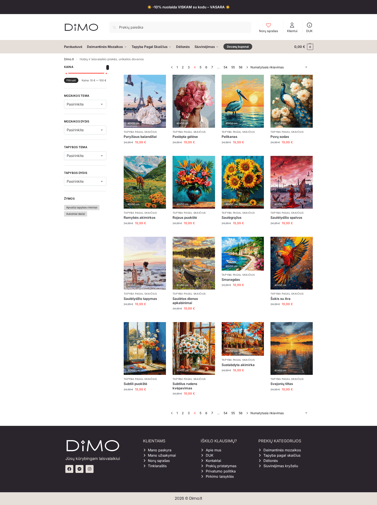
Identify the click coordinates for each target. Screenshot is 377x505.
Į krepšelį (145, 151)
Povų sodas (279, 137)
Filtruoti (71, 80)
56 (241, 67)
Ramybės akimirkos (139, 217)
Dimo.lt (69, 59)
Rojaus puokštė (185, 217)
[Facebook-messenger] (79, 469)
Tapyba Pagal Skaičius (140, 131)
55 (233, 67)
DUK (309, 31)
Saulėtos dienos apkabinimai (185, 301)
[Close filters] (107, 67)
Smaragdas (231, 279)
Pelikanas (229, 137)
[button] (303, 46)
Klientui (292, 31)
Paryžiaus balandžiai (140, 137)
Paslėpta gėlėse (185, 137)
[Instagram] (90, 469)
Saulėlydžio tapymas (140, 299)
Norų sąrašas (268, 31)
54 (225, 67)
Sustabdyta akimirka (238, 365)
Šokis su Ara (280, 299)
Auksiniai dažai (75, 213)
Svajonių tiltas (281, 384)
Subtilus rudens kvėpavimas (185, 386)
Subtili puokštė (135, 384)
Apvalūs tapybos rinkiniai (81, 207)
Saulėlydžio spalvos (286, 217)
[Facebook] (69, 469)
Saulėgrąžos (231, 217)
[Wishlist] (159, 81)
